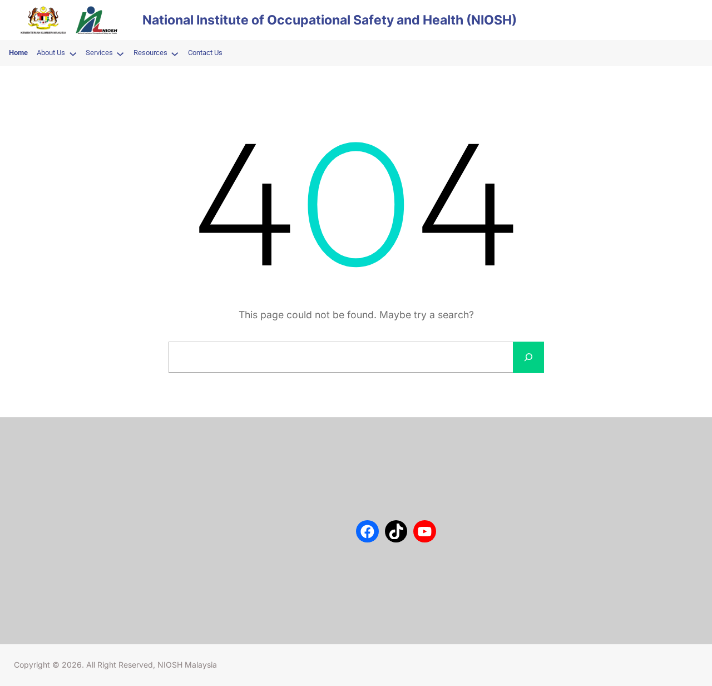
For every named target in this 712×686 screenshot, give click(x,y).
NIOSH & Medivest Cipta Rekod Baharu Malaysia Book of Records (285, 580)
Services (41, 489)
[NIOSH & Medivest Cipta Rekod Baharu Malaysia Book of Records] (212, 575)
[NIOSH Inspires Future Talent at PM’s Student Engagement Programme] (212, 486)
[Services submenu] (120, 53)
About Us (43, 456)
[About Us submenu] (73, 53)
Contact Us (46, 472)
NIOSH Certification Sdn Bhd (76, 523)
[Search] (528, 357)
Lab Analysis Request (63, 506)
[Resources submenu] (175, 53)
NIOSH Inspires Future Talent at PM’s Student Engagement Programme (290, 492)
